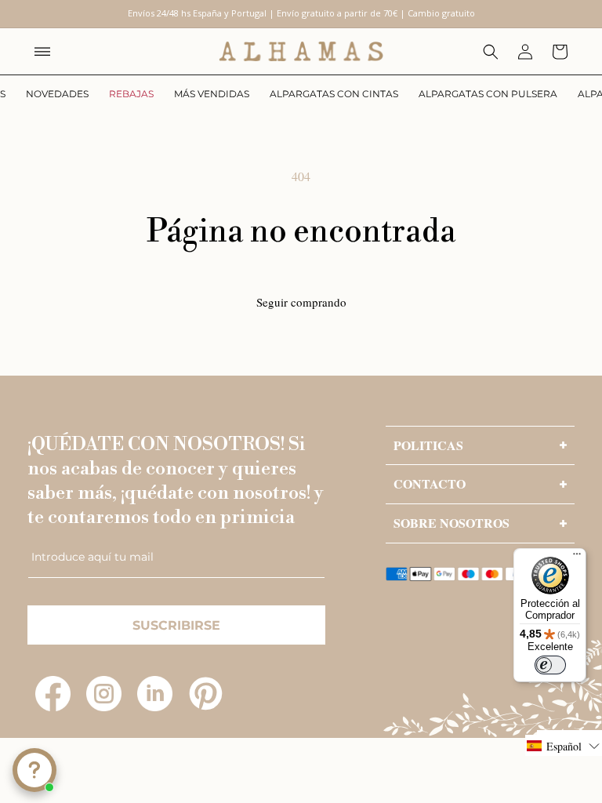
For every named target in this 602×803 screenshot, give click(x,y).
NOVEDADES (57, 94)
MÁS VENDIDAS (211, 94)
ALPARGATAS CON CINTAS (334, 94)
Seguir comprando (301, 302)
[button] (42, 52)
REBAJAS (131, 94)
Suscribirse (176, 625)
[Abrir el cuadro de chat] (34, 770)
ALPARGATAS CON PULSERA (488, 94)
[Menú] (577, 557)
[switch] (550, 665)
